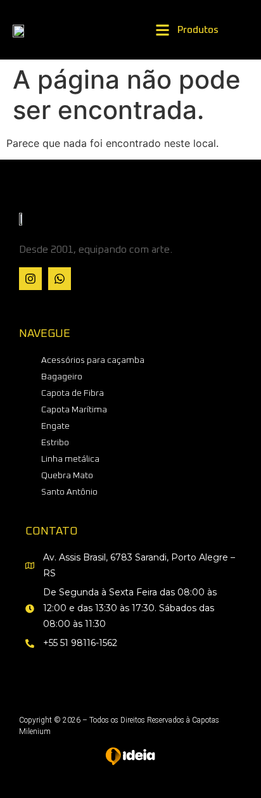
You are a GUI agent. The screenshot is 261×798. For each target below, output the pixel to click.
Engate (55, 426)
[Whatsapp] (59, 278)
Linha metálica (70, 459)
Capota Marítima (74, 409)
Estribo (55, 442)
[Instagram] (30, 278)
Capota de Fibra (72, 393)
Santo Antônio (69, 492)
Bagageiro (61, 376)
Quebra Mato (67, 475)
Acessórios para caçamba (92, 360)
